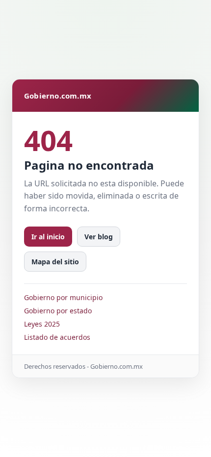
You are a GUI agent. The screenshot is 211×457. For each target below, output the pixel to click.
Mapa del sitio (55, 261)
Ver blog (98, 236)
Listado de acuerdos (57, 337)
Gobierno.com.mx (57, 96)
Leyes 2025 (42, 324)
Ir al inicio (48, 236)
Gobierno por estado (58, 310)
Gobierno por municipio (63, 297)
